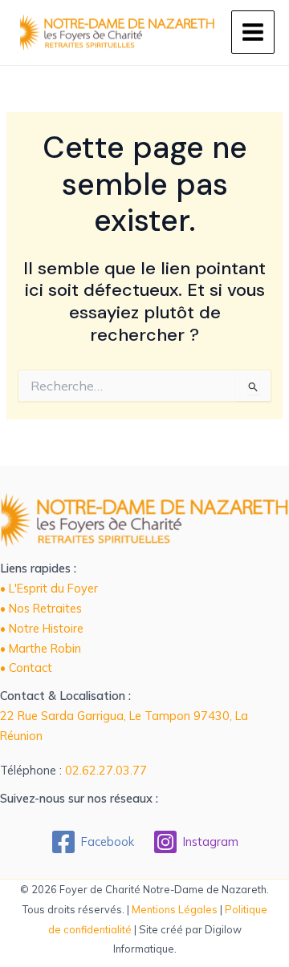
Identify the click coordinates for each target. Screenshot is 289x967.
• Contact (26, 667)
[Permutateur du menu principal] (253, 32)
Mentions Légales (175, 909)
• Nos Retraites (41, 608)
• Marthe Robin (40, 648)
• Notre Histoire (41, 628)
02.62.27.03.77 (106, 770)
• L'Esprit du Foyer (49, 588)
